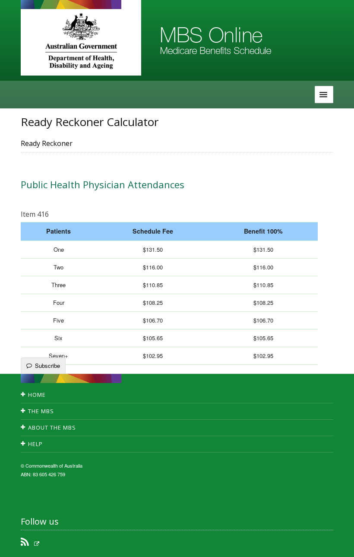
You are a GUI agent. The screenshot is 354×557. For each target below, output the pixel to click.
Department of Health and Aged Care (81, 41)
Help (35, 444)
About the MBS (52, 427)
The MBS (41, 411)
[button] (336, 544)
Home (37, 395)
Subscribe (47, 365)
